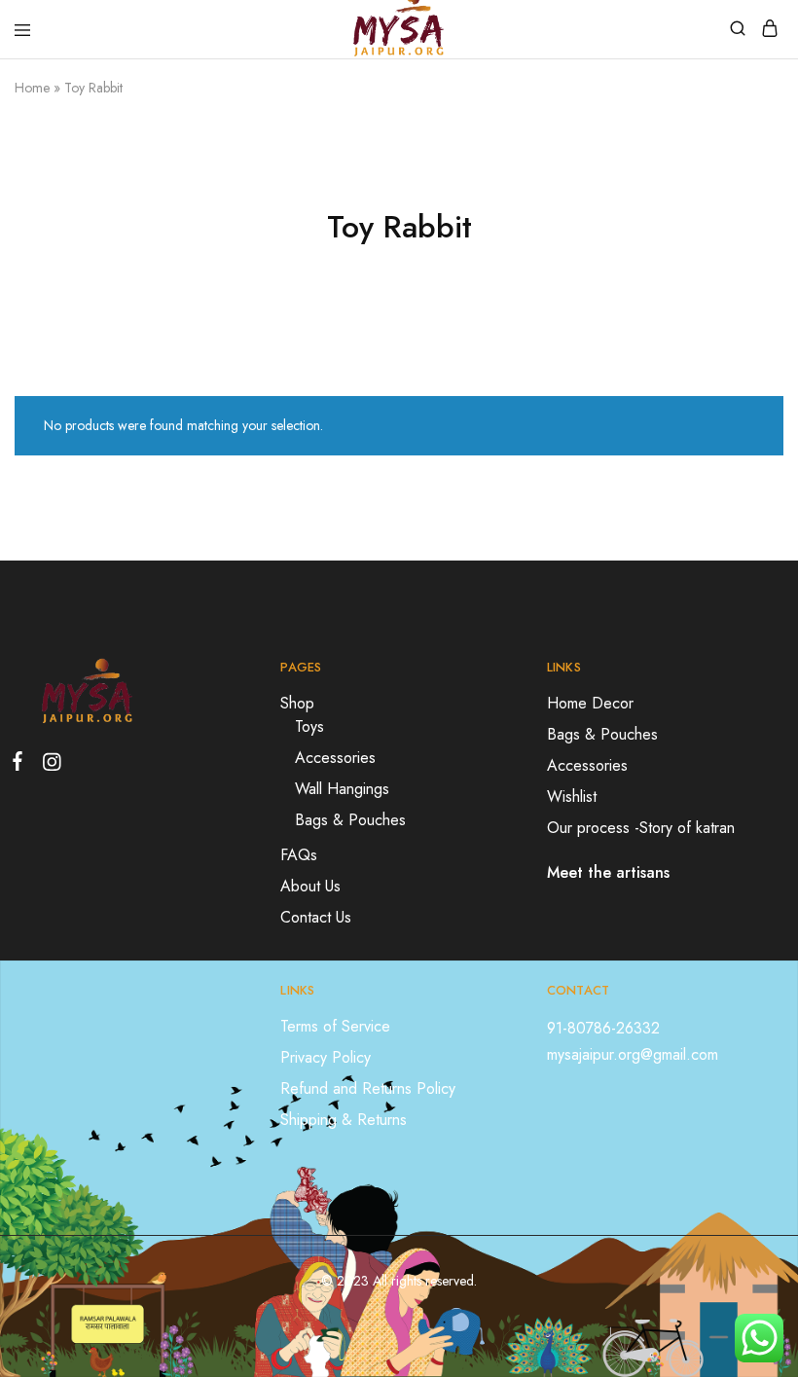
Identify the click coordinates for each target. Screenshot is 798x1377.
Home (32, 87)
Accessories (335, 757)
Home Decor (590, 703)
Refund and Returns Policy (367, 1088)
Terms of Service (335, 1026)
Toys (309, 726)
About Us (310, 886)
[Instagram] (47, 765)
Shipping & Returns (343, 1119)
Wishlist (572, 796)
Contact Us (315, 917)
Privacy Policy (325, 1057)
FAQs (298, 855)
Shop (297, 703)
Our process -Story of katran (641, 827)
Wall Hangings (342, 789)
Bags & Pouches (350, 820)
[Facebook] (21, 764)
